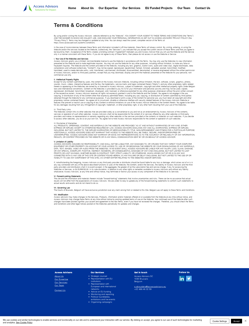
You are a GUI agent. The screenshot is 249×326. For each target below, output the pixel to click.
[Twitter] (189, 278)
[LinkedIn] (182, 278)
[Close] (245, 321)
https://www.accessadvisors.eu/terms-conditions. (75, 42)
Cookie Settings (220, 321)
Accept (236, 321)
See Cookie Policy (24, 322)
